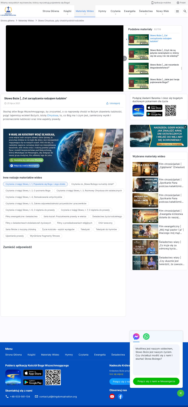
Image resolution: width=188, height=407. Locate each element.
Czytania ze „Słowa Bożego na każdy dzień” (92, 184)
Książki (67, 11)
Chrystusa (52, 115)
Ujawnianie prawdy (15, 236)
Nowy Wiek (162, 11)
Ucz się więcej (116, 374)
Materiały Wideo (85, 11)
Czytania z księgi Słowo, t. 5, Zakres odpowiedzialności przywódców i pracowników (46, 203)
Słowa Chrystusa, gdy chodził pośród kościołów (61, 20)
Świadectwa (146, 11)
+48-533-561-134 (20, 396)
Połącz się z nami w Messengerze (156, 381)
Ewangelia (129, 11)
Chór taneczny (105, 223)
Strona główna (7, 20)
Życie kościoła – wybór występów (58, 229)
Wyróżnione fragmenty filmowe (45, 236)
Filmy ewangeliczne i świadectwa (21, 216)
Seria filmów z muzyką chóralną (21, 229)
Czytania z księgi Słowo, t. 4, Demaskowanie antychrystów (34, 197)
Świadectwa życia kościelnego (107, 216)
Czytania (115, 11)
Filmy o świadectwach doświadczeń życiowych (28, 223)
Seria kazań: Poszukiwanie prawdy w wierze (65, 216)
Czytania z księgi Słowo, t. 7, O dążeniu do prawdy (85, 210)
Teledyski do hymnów (106, 229)
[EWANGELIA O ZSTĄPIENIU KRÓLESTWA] (9, 11)
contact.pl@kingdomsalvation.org (58, 396)
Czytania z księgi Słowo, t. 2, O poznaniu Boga (28, 190)
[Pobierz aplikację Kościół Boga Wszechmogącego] (138, 110)
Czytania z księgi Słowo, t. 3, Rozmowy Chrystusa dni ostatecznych (89, 190)
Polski (183, 2)
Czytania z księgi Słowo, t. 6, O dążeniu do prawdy (30, 210)
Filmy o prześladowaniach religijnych (74, 223)
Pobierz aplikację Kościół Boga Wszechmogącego (37, 365)
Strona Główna (51, 11)
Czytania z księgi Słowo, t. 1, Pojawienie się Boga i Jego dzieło (35, 184)
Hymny (102, 11)
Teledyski (85, 229)
